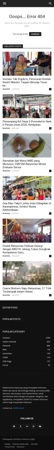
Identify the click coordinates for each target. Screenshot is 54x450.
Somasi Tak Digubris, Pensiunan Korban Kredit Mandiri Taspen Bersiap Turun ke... (27, 82)
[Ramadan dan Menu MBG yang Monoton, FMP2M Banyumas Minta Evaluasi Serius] (27, 145)
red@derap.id (18, 408)
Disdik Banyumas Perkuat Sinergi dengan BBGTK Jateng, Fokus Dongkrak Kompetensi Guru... (26, 249)
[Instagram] (33, 426)
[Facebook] (20, 426)
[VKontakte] (39, 426)
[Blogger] (14, 426)
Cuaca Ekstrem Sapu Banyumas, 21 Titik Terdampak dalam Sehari (27, 290)
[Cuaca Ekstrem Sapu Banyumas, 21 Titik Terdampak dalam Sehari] (27, 273)
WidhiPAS (6, 89)
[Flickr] (26, 426)
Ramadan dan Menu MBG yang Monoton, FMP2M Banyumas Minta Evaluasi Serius (24, 164)
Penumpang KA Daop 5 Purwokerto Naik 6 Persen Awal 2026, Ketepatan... (27, 123)
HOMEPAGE (35, 34)
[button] (4, 3)
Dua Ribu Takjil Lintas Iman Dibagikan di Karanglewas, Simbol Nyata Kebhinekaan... (27, 206)
